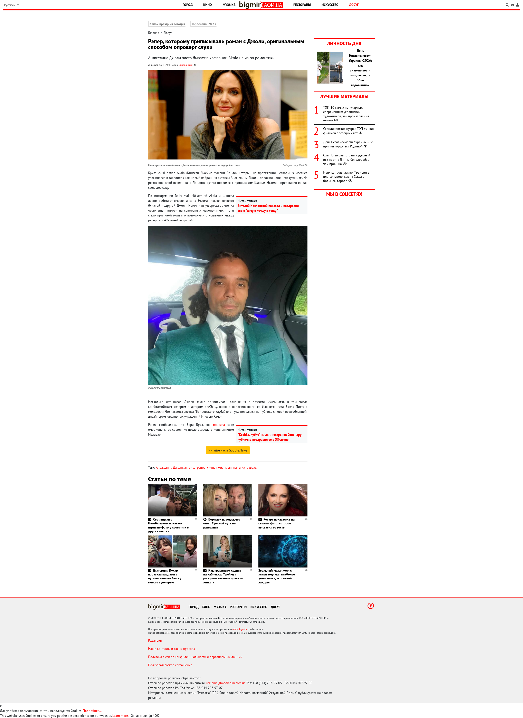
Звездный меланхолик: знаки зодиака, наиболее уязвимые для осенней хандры (276, 576)
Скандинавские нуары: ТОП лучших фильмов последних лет (348, 131)
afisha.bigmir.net (241, 629)
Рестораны (302, 5)
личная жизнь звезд (242, 467)
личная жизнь (217, 467)
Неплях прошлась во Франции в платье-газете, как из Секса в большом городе (346, 176)
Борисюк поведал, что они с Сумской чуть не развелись (221, 523)
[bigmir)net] (251, 5)
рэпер (201, 467)
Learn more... (121, 716)
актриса (190, 467)
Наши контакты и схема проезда (171, 649)
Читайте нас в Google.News (227, 450)
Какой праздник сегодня (167, 24)
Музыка (229, 5)
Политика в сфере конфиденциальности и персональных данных (195, 657)
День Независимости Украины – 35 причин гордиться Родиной (348, 144)
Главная (153, 33)
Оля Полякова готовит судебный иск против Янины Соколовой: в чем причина (346, 159)
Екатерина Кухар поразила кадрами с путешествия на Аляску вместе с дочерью (164, 576)
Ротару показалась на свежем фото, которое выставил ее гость (276, 523)
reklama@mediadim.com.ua (226, 683)
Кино (207, 5)
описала (220, 425)
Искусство (330, 5)
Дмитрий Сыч (185, 65)
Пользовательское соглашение (170, 665)
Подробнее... (92, 711)
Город (188, 5)
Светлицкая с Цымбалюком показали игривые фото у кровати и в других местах (168, 525)
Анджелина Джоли (169, 467)
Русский (10, 5)
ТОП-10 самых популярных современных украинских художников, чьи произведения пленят (346, 113)
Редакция (155, 640)
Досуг (354, 5)
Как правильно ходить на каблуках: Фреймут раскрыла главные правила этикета (223, 576)
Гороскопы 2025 (204, 24)
